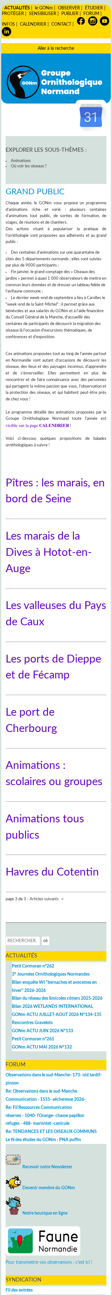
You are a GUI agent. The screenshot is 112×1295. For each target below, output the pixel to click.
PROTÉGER (13, 13)
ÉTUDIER (94, 8)
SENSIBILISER (42, 13)
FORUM (91, 13)
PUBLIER (69, 13)
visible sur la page (37, 425)
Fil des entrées (19, 1290)
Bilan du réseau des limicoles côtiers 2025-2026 (57, 998)
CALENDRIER (33, 24)
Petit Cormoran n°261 (33, 1039)
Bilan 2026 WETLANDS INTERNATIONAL (52, 1006)
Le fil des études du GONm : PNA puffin (43, 1139)
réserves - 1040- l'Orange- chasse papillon (45, 1115)
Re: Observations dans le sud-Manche (41, 1091)
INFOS (8, 24)
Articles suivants (45, 899)
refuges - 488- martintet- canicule (37, 1123)
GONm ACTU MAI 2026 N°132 (42, 1047)
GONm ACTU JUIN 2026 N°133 (42, 1030)
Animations (21, 161)
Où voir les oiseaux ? (29, 166)
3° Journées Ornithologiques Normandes (51, 974)
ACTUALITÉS (17, 8)
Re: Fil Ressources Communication (39, 1107)
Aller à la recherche (56, 48)
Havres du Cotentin (52, 872)
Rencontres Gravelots (32, 1022)
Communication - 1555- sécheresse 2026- (46, 1099)
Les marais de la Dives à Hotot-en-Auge (49, 552)
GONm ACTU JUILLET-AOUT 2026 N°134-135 (56, 1014)
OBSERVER (69, 8)
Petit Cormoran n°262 (33, 966)
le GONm (44, 8)
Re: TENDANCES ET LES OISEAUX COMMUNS (51, 1131)
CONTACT (61, 24)
